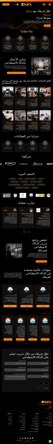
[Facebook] (32, 438)
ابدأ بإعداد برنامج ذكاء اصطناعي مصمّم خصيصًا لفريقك (16, 72)
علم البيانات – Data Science (33, 431)
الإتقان (50, 419)
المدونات (10, 421)
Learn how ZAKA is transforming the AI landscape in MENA (32, 0)
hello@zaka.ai (49, 408)
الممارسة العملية (49, 417)
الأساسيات (50, 416)
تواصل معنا (6, 4)
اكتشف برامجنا (47, 25)
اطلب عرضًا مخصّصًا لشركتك (41, 261)
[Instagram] (30, 438)
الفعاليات (23, 425)
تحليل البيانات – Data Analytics (34, 429)
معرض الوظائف (22, 429)
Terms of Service (45, 388)
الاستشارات (23, 417)
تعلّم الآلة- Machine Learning (34, 426)
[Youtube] (25, 438)
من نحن (10, 416)
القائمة (14, 4)
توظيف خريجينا (22, 419)
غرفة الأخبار (10, 419)
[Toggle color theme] (49, 4)
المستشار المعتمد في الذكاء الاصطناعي (47, 422)
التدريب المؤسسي (22, 416)
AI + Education (35, 419)
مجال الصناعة (46, 373)
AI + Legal (36, 416)
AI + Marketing (35, 417)
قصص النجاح (10, 423)
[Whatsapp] (50, 441)
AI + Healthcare (35, 421)
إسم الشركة (46, 367)
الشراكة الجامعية (22, 421)
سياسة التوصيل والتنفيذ (19, 440)
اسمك (48, 360)
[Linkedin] (22, 438)
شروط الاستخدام (27, 440)
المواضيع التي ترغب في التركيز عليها (19, 373)
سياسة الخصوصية (34, 440)
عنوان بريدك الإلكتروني (22, 360)
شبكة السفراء (22, 427)
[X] (27, 438)
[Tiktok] (20, 438)
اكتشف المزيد (43, 306)
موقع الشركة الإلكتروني (22, 367)
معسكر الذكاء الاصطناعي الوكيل (47, 425)
